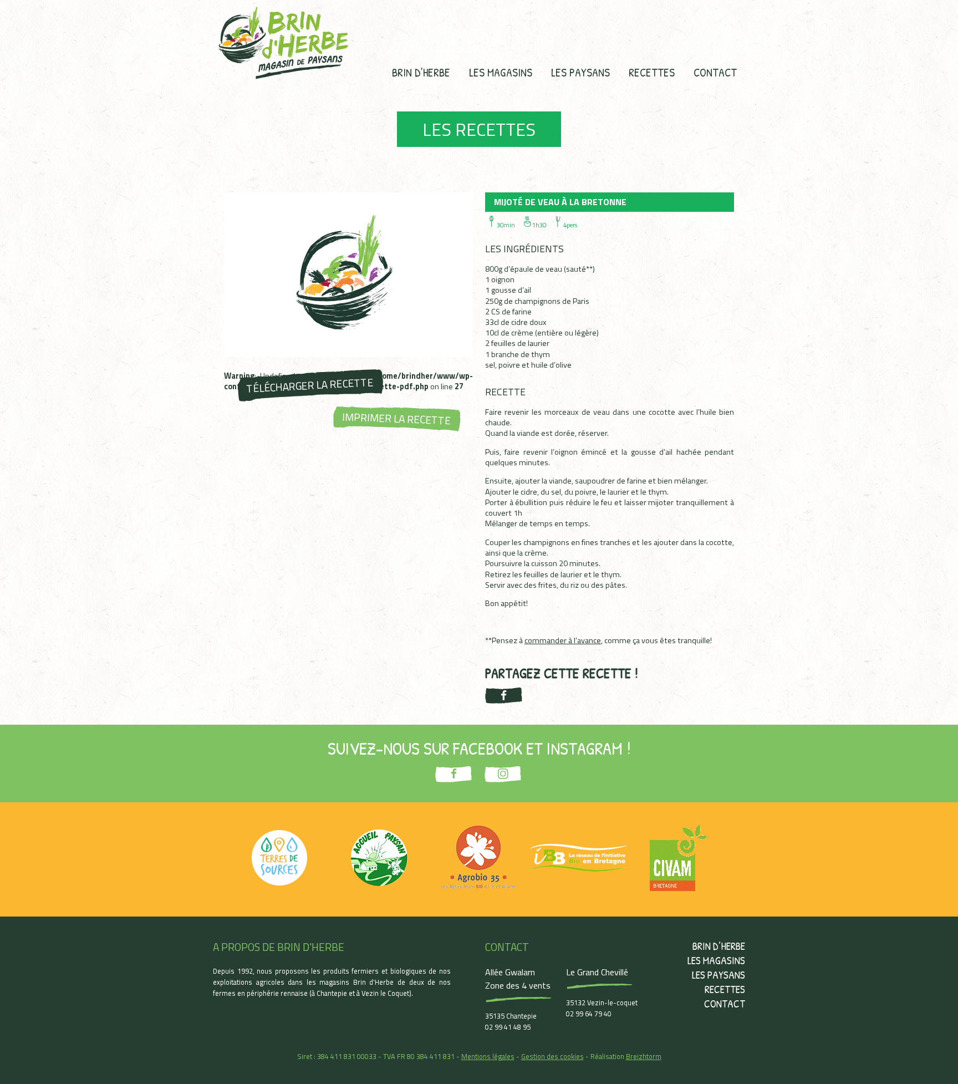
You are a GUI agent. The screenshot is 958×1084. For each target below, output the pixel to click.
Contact (715, 72)
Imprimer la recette (396, 419)
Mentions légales (487, 1056)
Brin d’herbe (421, 72)
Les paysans (580, 72)
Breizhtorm (643, 1056)
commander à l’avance (562, 640)
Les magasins (500, 72)
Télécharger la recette (310, 385)
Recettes (652, 72)
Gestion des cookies (552, 1056)
